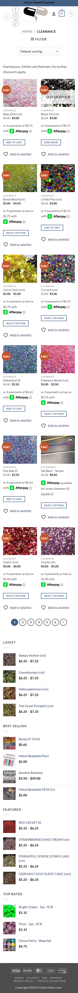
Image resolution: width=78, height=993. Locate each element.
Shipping (56, 977)
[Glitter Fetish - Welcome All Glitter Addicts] (35, 13)
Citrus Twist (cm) (14, 290)
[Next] (63, 622)
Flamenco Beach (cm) (54, 380)
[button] (7, 16)
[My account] (54, 13)
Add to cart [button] (14, 142)
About (19, 977)
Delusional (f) (11, 380)
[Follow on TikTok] (15, 23)
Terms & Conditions (51, 981)
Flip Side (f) (10, 471)
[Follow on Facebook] (15, 9)
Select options (16, 232)
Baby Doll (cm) (12, 114)
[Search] (71, 13)
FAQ (44, 977)
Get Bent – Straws (52, 471)
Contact (33, 977)
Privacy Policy (24, 981)
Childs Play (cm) (51, 199)
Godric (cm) (10, 562)
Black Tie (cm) (50, 114)
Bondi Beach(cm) (14, 199)
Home (27, 31)
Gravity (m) (48, 562)
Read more (51, 142)
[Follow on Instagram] (15, 16)
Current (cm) (49, 290)
